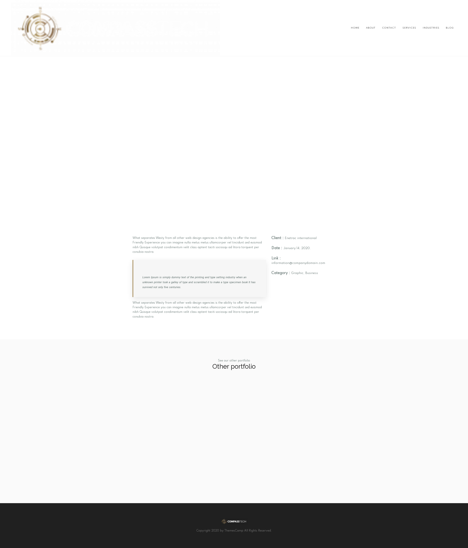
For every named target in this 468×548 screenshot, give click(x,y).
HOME (355, 28)
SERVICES (409, 28)
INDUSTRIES (431, 28)
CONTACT (389, 28)
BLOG (450, 28)
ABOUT (370, 28)
